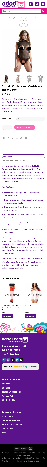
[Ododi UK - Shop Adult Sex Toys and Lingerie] (13, 4)
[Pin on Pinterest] (21, 138)
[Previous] (5, 50)
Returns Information (12, 424)
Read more (7, 316)
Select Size (6, 118)
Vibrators (40, 453)
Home (6, 18)
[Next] (41, 50)
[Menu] (43, 4)
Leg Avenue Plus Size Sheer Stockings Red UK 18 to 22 (11, 308)
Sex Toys (31, 453)
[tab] (23, 156)
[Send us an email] (21, 360)
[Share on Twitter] (13, 138)
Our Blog (6, 388)
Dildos (19, 455)
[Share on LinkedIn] (26, 138)
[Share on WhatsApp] (4, 138)
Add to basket (25, 127)
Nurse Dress (29, 306)
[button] (20, 366)
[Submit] (43, 11)
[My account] (31, 4)
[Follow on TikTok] (13, 360)
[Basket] (37, 4)
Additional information (14, 160)
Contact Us (7, 428)
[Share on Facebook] (8, 138)
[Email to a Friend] (17, 138)
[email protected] (17, 346)
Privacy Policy (9, 396)
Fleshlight (26, 455)
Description (8, 156)
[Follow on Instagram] (8, 360)
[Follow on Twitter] (17, 360)
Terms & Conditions (11, 392)
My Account (7, 416)
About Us (6, 384)
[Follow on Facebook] (4, 360)
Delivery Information (12, 420)
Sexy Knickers (28, 18)
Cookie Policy (8, 400)
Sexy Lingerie (15, 18)
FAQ (4, 432)
